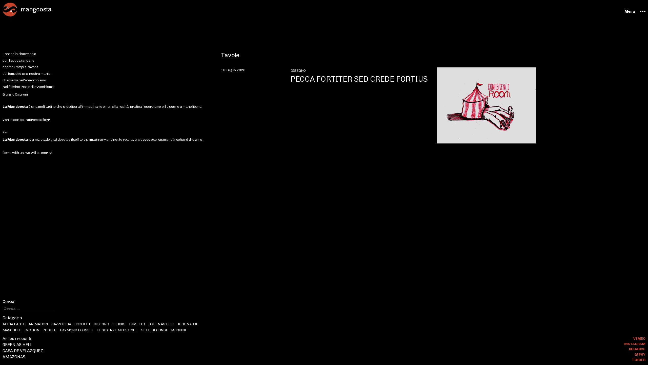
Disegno (101, 324)
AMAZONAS (14, 356)
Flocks (119, 324)
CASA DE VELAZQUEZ (23, 350)
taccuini (178, 330)
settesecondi (154, 330)
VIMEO (639, 338)
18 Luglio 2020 (233, 70)
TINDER (638, 360)
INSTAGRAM (634, 344)
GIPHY (639, 354)
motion (32, 330)
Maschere (12, 330)
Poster (49, 330)
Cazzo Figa (61, 324)
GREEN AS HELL (162, 324)
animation (38, 324)
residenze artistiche (117, 330)
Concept (82, 324)
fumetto (137, 324)
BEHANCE (637, 349)
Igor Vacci (187, 324)
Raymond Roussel (77, 330)
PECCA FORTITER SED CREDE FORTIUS (359, 79)
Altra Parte (14, 324)
